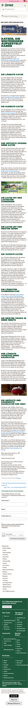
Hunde (5, 563)
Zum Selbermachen (9, 591)
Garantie (19, 626)
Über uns (6, 616)
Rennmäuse (20, 660)
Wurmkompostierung (22, 665)
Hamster (5, 554)
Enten (18, 642)
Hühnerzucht (7, 669)
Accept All (14, 696)
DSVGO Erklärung (6, 626)
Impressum (7, 629)
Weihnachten (7, 584)
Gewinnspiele (7, 552)
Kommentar (5, 500)
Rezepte (5, 576)
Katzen (18, 478)
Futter (4, 550)
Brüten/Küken (7, 548)
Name (3, 509)
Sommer (5, 578)
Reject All (14, 699)
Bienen (18, 640)
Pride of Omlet (7, 574)
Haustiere (5, 557)
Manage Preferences (14, 703)
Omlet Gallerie (8, 645)
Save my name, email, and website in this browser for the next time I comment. (12, 526)
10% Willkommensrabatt (14, 1)
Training (5, 580)
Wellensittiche (7, 587)
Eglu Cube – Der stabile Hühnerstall (14, 487)
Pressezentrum (8, 622)
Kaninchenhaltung (9, 673)
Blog (5, 643)
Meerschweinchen (8, 569)
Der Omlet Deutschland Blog (12, 22)
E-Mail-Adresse (6, 516)
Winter (5, 589)
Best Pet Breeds (18, 634)
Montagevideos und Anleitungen (20, 629)
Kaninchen (6, 565)
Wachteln (19, 662)
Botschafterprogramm (10, 639)
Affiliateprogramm (9, 649)
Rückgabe (19, 624)
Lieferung (19, 622)
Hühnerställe (6, 561)
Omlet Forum (7, 641)
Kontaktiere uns (21, 617)
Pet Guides (6, 655)
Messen (5, 572)
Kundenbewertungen (9, 620)
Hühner (5, 559)
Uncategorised (7, 582)
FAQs (18, 620)
